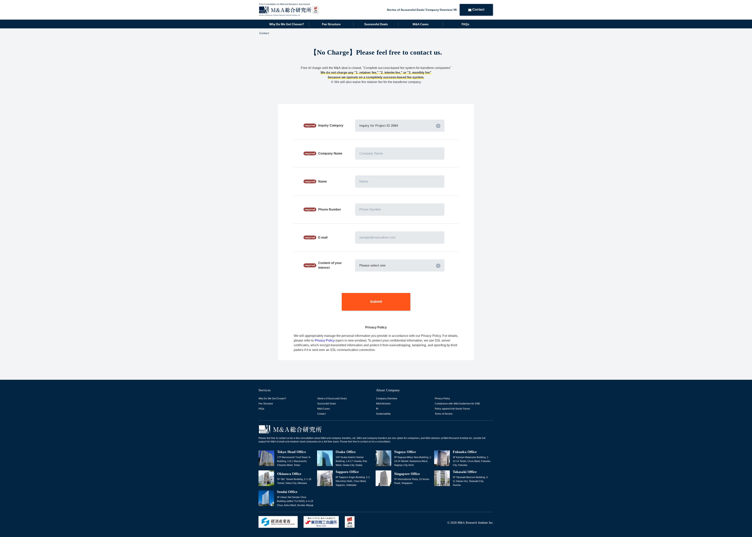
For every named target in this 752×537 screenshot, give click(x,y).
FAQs (465, 24)
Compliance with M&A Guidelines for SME (457, 403)
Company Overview (439, 9)
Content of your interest (330, 265)
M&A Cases (420, 24)
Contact (478, 9)
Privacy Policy (325, 340)
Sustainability (383, 413)
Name (322, 181)
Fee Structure (331, 24)
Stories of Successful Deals (405, 9)
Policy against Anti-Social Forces (452, 408)
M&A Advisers (383, 403)
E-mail (323, 237)
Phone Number (329, 209)
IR (455, 9)
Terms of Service (444, 413)
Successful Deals (376, 24)
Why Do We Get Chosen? (286, 24)
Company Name (330, 153)
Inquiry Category (330, 125)
